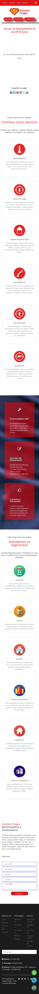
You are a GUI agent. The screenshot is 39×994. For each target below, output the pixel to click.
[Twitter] (14, 93)
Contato (24, 3)
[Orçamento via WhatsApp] (34, 972)
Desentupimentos (30, 920)
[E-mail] (27, 93)
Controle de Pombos (30, 943)
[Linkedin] (21, 93)
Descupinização (30, 937)
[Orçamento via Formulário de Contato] (34, 988)
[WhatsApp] (24, 93)
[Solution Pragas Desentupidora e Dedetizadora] (19, 11)
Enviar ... (20, 893)
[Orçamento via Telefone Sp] (34, 980)
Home (5, 3)
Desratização (30, 931)
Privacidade (18, 926)
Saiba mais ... (7, 856)
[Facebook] (11, 93)
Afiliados (17, 936)
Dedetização (30, 926)
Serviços (5, 926)
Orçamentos (18, 931)
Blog (18, 3)
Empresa (12, 3)
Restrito (17, 939)
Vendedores (17, 920)
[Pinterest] (18, 93)
